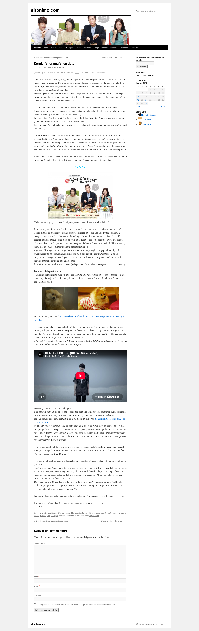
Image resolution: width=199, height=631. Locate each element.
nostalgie (54, 515)
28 (146, 103)
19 (138, 100)
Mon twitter (146, 124)
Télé (89, 513)
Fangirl (67, 513)
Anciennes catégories (128, 47)
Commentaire (40, 543)
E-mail (37, 586)
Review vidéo (56, 47)
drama (36, 515)
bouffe (123, 513)
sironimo (60, 67)
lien (48, 515)
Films (46, 47)
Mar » (163, 106)
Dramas (37, 47)
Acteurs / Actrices (83, 47)
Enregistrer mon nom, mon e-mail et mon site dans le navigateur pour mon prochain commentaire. (76, 604)
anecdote (116, 513)
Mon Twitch (146, 119)
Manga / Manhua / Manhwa (105, 47)
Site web (37, 595)
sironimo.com (45, 10)
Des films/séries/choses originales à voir (51, 57)
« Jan (138, 106)
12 (138, 96)
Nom (36, 576)
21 (146, 100)
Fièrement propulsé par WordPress (151, 624)
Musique (69, 47)
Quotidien (83, 513)
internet (43, 515)
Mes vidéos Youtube (148, 115)
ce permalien (94, 515)
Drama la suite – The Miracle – (114, 57)
